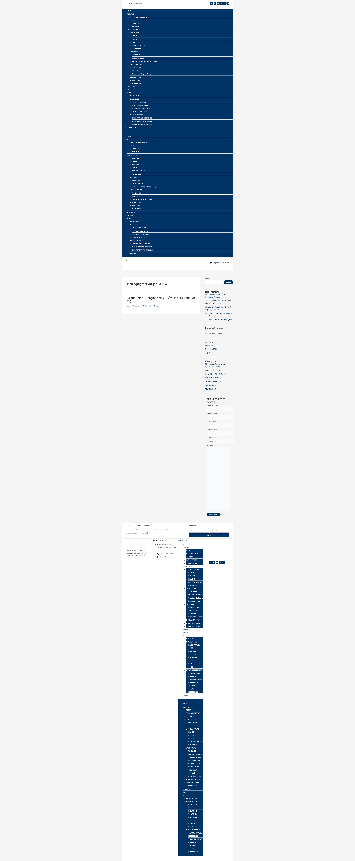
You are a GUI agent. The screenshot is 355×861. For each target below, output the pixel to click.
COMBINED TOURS (136, 83)
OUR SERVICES (134, 23)
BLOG (129, 93)
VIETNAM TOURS (135, 33)
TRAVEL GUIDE (134, 99)
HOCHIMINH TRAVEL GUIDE (141, 108)
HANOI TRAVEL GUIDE (139, 102)
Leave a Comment (133, 306)
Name (212, 405)
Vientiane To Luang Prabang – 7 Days (144, 61)
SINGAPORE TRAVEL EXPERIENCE (142, 124)
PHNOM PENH (136, 67)
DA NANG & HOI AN (138, 45)
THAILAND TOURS (135, 77)
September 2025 (211, 345)
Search (208, 279)
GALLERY (130, 90)
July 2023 (208, 353)
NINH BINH (135, 39)
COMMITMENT (134, 27)
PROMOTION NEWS (212, 378)
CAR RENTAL (131, 87)
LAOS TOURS (134, 52)
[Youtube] (218, 3)
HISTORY (132, 20)
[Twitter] (215, 3)
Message (210, 445)
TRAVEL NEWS (134, 96)
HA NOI (134, 36)
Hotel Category (212, 437)
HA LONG (135, 42)
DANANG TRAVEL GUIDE (140, 112)
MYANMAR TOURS (135, 80)
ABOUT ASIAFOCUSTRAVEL (138, 17)
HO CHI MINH (136, 49)
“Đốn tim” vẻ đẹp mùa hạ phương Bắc (218, 320)
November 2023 (211, 349)
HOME (129, 11)
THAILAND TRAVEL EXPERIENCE (142, 121)
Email (212, 421)
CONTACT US (131, 127)
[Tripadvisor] (224, 3)
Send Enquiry (214, 514)
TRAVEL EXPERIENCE (136, 115)
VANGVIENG (136, 55)
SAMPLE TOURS (132, 30)
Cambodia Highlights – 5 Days (142, 74)
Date (212, 429)
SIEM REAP (135, 71)
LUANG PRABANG (138, 58)
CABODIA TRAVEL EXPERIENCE (142, 118)
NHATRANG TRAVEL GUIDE (140, 105)
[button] (177, 133)
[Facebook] (211, 3)
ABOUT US (130, 14)
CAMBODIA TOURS (136, 64)
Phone (213, 413)
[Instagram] (227, 3)
